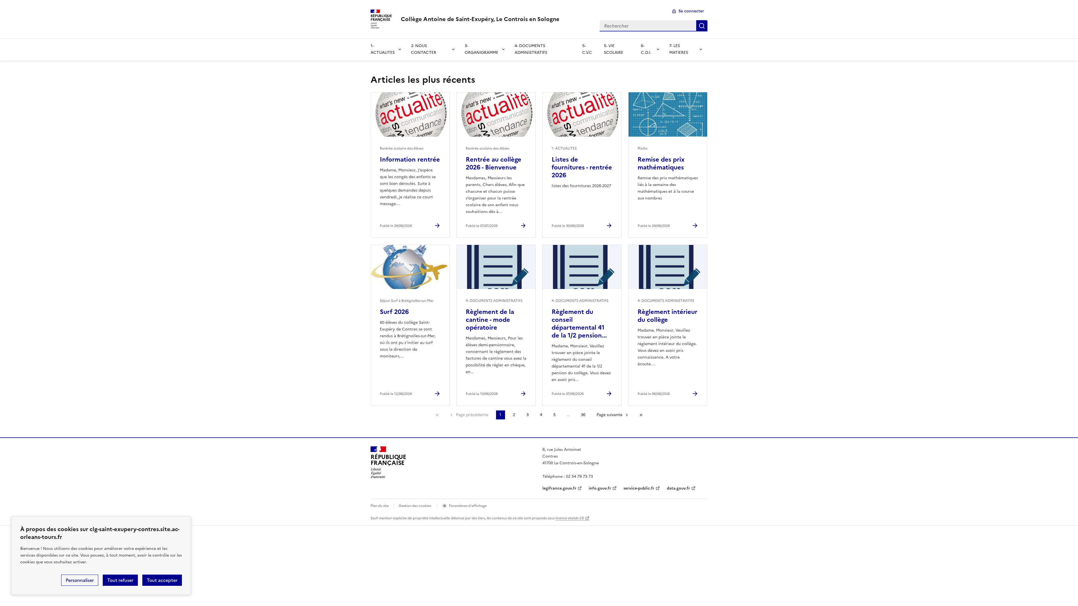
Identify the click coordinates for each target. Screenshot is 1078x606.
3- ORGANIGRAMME (481, 49)
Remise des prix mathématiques (661, 163)
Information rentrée (410, 159)
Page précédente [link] (472, 415)
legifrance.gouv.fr (559, 488)
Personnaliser (80, 580)
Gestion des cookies (415, 505)
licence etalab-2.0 (570, 518)
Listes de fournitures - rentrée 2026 (582, 167)
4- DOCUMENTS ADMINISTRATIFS (531, 49)
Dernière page (640, 414)
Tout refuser (120, 580)
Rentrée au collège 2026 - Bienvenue (493, 163)
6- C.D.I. (646, 49)
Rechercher (701, 25)
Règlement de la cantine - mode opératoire (490, 319)
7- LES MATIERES (678, 49)
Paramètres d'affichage (468, 505)
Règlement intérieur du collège (667, 315)
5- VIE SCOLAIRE (613, 49)
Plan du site (380, 505)
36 (583, 415)
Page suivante (609, 415)
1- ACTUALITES (383, 49)
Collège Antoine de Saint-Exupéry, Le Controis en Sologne (480, 19)
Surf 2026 (394, 311)
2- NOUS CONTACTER (423, 49)
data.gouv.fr (678, 488)
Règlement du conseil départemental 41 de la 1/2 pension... (579, 323)
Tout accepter (162, 580)
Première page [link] (437, 414)
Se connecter (691, 11)
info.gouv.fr (600, 488)
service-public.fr (638, 488)
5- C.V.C (587, 49)
